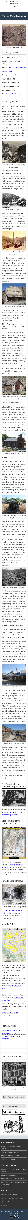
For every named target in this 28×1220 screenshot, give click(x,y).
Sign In (14, 6)
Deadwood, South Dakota (8, 1175)
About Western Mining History (9, 1194)
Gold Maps (4, 1205)
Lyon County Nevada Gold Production (11, 1037)
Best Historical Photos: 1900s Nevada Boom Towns (12, 1032)
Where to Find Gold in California (10, 1155)
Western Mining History (14, 3)
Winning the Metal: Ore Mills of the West (12, 1178)
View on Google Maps (13, 94)
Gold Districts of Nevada (8, 1159)
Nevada (9, 71)
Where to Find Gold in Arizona (9, 1152)
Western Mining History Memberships (12, 1198)
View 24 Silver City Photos (17, 67)
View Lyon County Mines (16, 75)
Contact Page (5, 1201)
